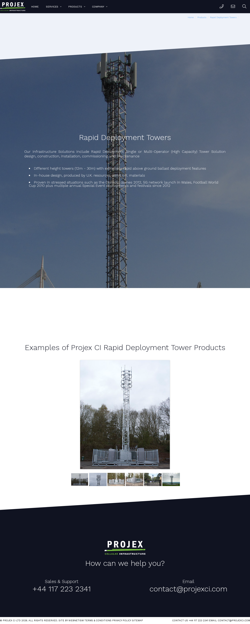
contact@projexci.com (234, 620)
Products (75, 6)
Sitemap (137, 620)
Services (52, 6)
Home (35, 6)
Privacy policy (121, 620)
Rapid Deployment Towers (223, 17)
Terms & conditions (97, 620)
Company (98, 6)
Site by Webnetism (71, 620)
